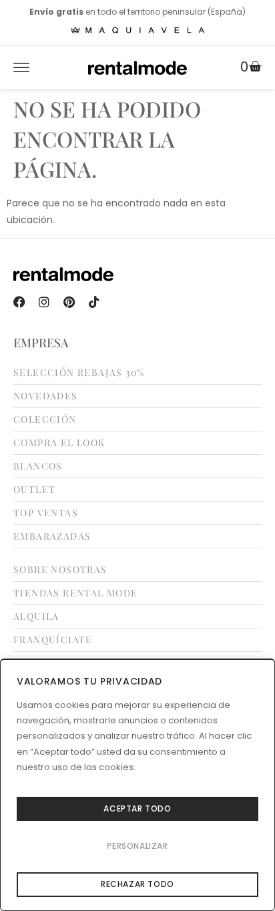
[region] (137, 785)
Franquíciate (53, 640)
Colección (45, 419)
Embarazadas (52, 536)
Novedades (45, 396)
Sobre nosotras (60, 569)
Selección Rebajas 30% (78, 372)
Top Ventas (45, 513)
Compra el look (59, 442)
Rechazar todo (137, 884)
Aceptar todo (137, 808)
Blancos (38, 466)
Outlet (34, 489)
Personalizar (137, 846)
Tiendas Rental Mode (75, 593)
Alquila (36, 616)
